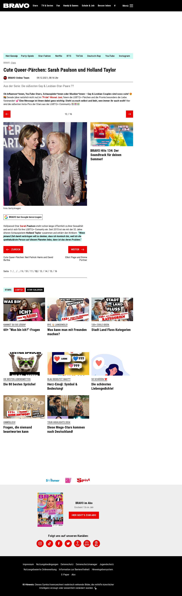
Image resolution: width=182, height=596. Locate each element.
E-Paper (65, 574)
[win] (96, 543)
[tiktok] (49, 543)
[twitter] (68, 543)
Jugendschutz (107, 564)
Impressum (28, 564)
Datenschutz (67, 564)
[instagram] (40, 543)
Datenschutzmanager (86, 564)
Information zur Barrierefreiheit (74, 569)
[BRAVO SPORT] (84, 480)
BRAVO (6, 62)
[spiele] (87, 543)
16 (55, 271)
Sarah (23, 226)
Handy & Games (70, 6)
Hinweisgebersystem (102, 569)
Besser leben (104, 6)
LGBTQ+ (19, 290)
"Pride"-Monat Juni (52, 97)
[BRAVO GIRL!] (68, 480)
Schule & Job (88, 6)
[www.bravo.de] (16, 5)
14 (46, 271)
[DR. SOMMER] (53, 480)
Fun (58, 6)
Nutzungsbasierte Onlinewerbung (40, 569)
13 (41, 271)
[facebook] (58, 543)
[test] (77, 543)
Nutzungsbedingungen (47, 564)
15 (50, 271)
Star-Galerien (35, 290)
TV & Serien (47, 6)
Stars (35, 6)
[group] (66, 56)
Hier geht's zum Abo (84, 515)
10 (26, 271)
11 (31, 271)
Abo (74, 574)
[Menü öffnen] (131, 5)
